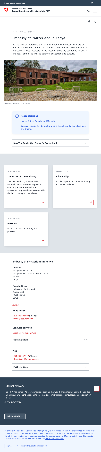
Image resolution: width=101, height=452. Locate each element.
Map (14, 304)
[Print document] (89, 22)
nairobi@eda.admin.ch (22, 318)
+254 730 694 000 (20, 315)
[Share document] (95, 22)
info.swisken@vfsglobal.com (25, 359)
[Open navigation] (95, 11)
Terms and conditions (54, 438)
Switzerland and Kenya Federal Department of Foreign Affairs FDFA (31, 9)
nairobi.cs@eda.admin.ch (24, 332)
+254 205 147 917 (20, 356)
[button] (97, 388)
